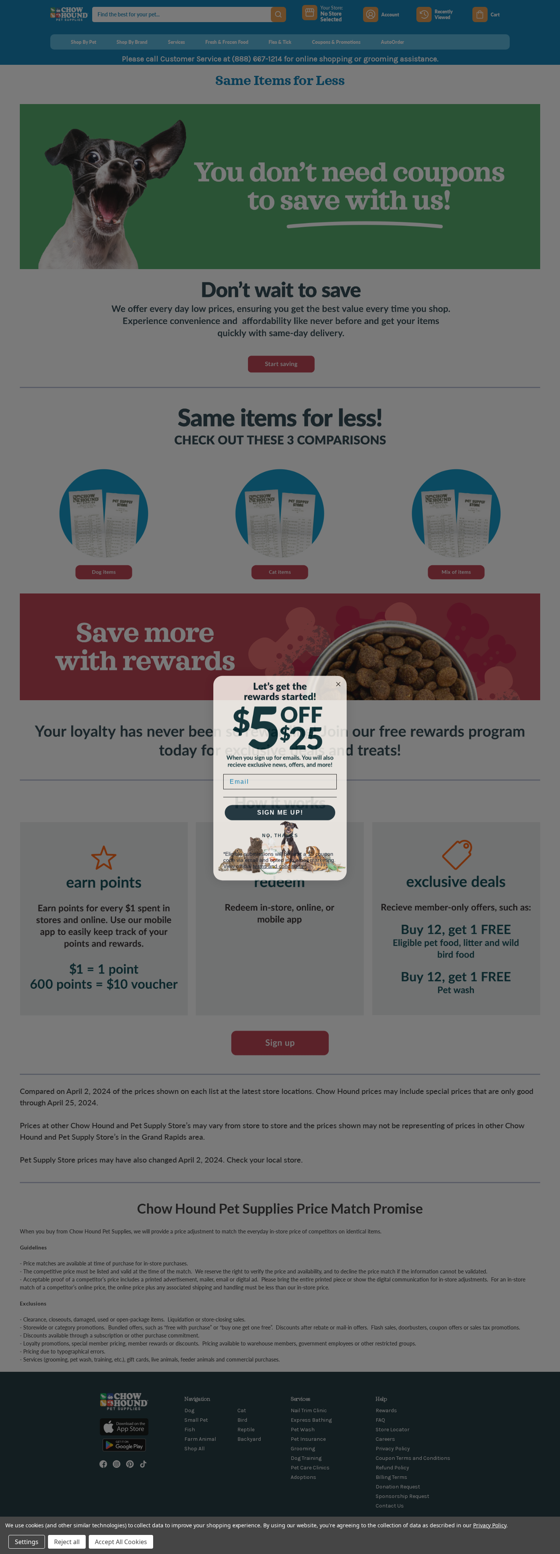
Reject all (67, 1542)
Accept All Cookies (121, 1542)
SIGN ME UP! (280, 811)
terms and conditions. (279, 865)
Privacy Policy (489, 1525)
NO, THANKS (280, 834)
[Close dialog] (338, 683)
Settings (26, 1542)
